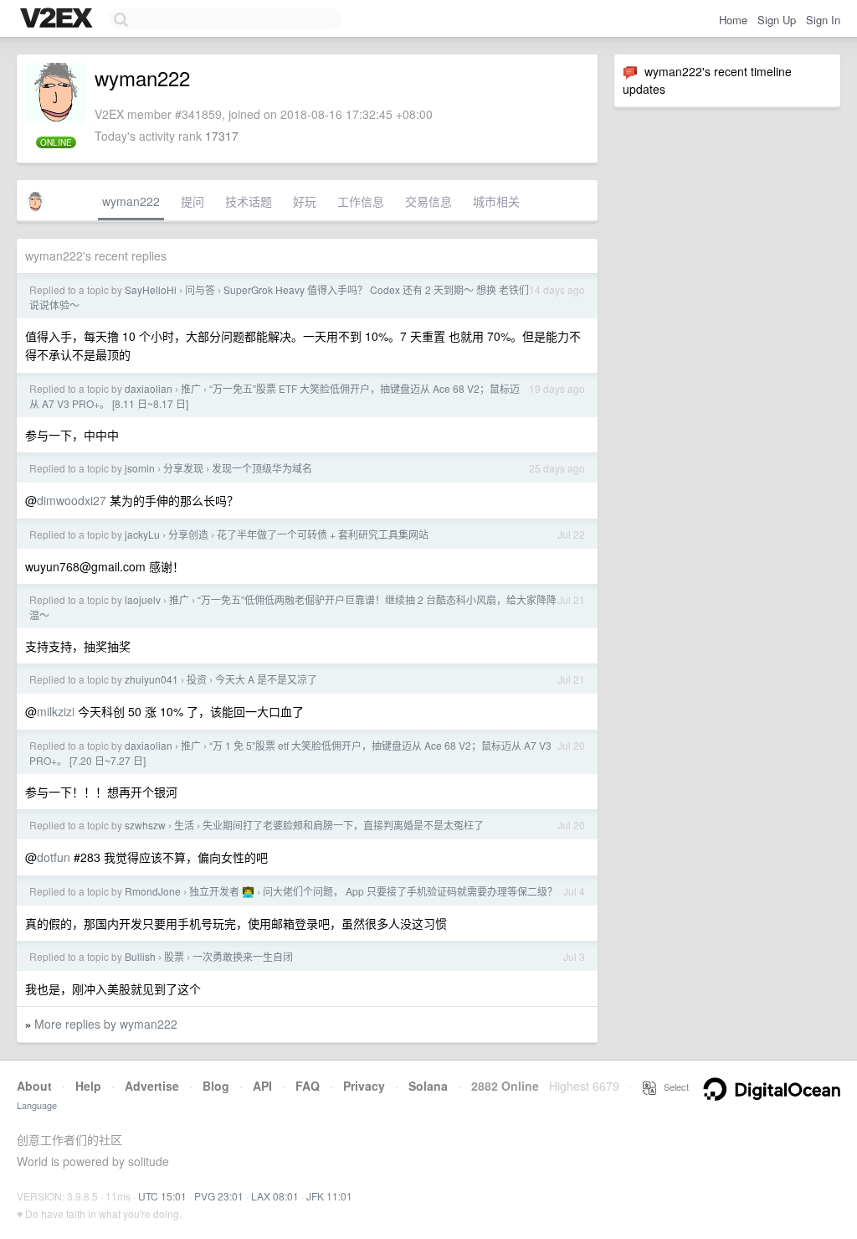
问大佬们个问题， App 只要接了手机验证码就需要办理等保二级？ (410, 891)
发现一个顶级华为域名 (262, 468)
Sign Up (776, 20)
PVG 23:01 (219, 1196)
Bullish (140, 956)
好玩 (304, 201)
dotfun (53, 857)
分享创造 (188, 534)
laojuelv (143, 599)
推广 (191, 388)
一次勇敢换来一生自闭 (242, 956)
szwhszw (145, 825)
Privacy (364, 1085)
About (34, 1085)
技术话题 (248, 201)
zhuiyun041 (151, 679)
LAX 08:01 (275, 1196)
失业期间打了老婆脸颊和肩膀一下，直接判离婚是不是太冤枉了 (343, 825)
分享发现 (183, 468)
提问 (192, 201)
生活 (184, 825)
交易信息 (428, 201)
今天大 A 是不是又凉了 (266, 679)
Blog (216, 1085)
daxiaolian (148, 388)
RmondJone (153, 891)
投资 (197, 679)
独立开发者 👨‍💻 (221, 891)
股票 (174, 956)
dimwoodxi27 (71, 500)
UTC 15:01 (162, 1196)
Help (88, 1085)
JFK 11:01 (329, 1196)
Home (733, 20)
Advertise (152, 1085)
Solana (428, 1085)
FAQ (307, 1085)
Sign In (823, 20)
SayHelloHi (151, 289)
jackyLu (142, 534)
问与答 (200, 289)
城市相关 (496, 201)
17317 (222, 135)
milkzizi (55, 711)
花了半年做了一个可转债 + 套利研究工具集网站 (322, 534)
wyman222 (131, 201)
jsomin (140, 468)
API (262, 1085)
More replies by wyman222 (105, 1023)
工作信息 (360, 201)
